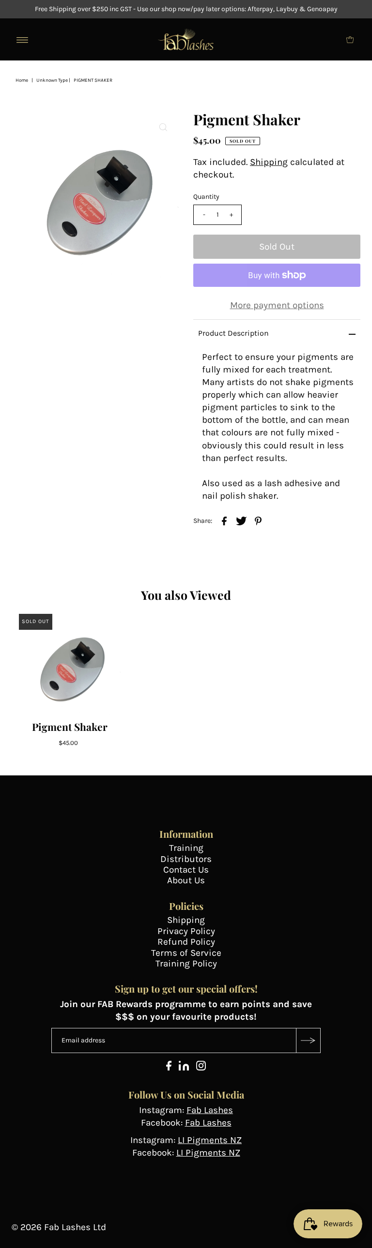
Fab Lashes (209, 1110)
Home (22, 80)
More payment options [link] (277, 305)
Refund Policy (186, 941)
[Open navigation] (22, 40)
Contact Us (186, 869)
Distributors (186, 859)
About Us (186, 880)
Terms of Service (186, 953)
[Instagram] (201, 1067)
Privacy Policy (186, 931)
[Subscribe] (308, 1040)
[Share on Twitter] (241, 520)
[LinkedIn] (184, 1067)
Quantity (206, 197)
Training (186, 848)
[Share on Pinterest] (258, 520)
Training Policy (186, 963)
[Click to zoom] (163, 126)
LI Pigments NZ (210, 1140)
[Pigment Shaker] (70, 664)
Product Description (233, 333)
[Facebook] (168, 1067)
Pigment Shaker (70, 726)
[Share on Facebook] (224, 520)
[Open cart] (350, 40)
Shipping (269, 162)
